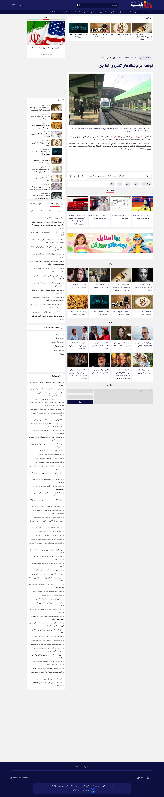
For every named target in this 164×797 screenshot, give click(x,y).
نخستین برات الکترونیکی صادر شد (120, 217)
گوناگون (149, 18)
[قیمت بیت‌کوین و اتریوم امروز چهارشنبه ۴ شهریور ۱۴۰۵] (56, 116)
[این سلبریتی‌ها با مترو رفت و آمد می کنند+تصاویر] (99, 203)
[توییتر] (70, 176)
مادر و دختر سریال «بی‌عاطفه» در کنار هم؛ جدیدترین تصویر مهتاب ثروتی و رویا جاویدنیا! (122, 374)
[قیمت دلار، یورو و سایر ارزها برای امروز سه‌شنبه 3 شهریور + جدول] (56, 187)
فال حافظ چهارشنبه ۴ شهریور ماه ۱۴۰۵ (121, 36)
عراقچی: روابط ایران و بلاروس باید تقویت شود (48, 517)
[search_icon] (79, 5)
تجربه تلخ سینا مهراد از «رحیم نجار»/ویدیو (47, 312)
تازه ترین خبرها (59, 350)
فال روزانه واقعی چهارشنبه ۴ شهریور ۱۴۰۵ (78, 36)
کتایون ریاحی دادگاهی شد (53, 218)
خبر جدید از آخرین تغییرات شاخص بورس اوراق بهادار (41, 196)
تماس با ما (21, 5)
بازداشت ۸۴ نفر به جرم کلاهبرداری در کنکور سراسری (46, 574)
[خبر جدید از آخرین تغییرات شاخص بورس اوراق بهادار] (56, 195)
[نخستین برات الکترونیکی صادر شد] (121, 203)
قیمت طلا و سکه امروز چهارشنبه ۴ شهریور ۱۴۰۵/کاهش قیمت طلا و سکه (142, 37)
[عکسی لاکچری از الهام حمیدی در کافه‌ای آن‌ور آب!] (142, 360)
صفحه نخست (148, 12)
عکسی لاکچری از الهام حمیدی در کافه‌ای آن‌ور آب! (143, 371)
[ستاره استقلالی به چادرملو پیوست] (56, 178)
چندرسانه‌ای (68, 12)
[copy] (147, 176)
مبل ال (61, 354)
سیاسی (130, 12)
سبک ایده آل (59, 338)
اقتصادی (138, 12)
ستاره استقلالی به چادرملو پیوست (42, 179)
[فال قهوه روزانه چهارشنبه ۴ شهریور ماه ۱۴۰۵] (100, 28)
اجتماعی (114, 12)
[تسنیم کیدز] (110, 244)
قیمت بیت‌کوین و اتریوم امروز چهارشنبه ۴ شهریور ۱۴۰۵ (40, 117)
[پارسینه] (140, 5)
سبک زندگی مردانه (57, 342)
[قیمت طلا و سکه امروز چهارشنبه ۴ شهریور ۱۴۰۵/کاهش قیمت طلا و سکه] (142, 28)
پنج (112, 184)
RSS (14, 5)
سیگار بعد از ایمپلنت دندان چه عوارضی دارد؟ (48, 451)
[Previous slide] (30, 33)
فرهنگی (106, 12)
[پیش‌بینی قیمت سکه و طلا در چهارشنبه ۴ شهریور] (77, 302)
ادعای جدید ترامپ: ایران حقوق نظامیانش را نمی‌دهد (46, 599)
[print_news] (82, 176)
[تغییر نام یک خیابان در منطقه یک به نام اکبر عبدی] (99, 360)
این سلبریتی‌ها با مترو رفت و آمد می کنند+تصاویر (97, 217)
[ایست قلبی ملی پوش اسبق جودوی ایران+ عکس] (142, 203)
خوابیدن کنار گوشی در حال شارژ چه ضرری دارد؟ (48, 636)
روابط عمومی (135, 137)
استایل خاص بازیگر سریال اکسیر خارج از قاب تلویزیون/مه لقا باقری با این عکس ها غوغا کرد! (78, 374)
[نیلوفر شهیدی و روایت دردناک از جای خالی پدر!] (77, 275)
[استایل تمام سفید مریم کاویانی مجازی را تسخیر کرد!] (99, 275)
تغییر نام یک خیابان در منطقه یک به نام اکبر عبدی (100, 371)
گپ (151, 778)
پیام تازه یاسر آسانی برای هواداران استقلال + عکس (46, 539)
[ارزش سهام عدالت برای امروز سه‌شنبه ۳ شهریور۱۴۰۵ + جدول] (56, 169)
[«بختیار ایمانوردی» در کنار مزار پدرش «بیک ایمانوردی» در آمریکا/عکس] (77, 333)
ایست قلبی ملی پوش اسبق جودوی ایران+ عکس (141, 217)
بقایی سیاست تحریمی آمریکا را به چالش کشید (48, 535)
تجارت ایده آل (59, 346)
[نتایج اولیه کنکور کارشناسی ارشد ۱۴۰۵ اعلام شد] (56, 134)
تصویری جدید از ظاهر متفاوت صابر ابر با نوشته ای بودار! (143, 287)
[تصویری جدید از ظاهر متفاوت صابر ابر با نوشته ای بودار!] (142, 275)
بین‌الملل (122, 12)
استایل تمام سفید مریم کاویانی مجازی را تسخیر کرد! (100, 286)
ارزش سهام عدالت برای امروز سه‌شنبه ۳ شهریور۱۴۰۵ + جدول (41, 170)
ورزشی (99, 12)
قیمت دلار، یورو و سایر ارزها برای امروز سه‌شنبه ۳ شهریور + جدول (40, 188)
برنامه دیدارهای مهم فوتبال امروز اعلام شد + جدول (47, 668)
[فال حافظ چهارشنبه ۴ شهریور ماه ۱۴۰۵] (121, 28)
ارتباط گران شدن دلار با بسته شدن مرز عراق (49, 570)
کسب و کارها (57, 12)
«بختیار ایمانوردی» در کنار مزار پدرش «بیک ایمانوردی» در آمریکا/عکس (78, 346)
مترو (115, 137)
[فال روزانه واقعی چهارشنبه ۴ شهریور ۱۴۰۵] (78, 28)
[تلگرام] (74, 176)
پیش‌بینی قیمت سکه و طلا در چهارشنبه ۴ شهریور (78, 313)
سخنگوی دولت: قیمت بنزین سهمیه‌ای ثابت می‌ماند (46, 528)
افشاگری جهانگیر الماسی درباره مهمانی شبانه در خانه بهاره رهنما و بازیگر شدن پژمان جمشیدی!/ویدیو (47, 225)
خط (120, 184)
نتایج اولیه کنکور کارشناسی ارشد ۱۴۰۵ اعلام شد (40, 135)
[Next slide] (62, 33)
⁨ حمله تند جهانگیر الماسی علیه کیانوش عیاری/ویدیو (46, 644)
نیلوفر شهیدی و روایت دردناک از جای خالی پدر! (79, 286)
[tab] (51, 54)
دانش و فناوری (89, 12)
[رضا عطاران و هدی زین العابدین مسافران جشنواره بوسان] (99, 333)
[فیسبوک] (78, 176)
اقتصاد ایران (59, 334)
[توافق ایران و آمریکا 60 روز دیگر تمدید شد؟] (46, 33)
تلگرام (142, 778)
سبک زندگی (78, 12)
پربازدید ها (55, 203)
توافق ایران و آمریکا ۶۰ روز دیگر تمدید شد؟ (46, 48)
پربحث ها (33, 203)
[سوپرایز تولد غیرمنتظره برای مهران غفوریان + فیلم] (142, 333)
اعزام (127, 184)
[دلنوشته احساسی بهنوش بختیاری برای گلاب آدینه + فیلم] (121, 333)
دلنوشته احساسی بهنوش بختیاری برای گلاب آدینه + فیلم (122, 346)
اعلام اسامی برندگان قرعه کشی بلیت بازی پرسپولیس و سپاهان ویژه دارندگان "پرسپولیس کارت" (76, 219)
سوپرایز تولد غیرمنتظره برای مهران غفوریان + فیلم (143, 344)
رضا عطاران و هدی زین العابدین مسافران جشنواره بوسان (100, 346)
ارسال (80, 402)
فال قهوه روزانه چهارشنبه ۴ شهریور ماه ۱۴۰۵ (99, 36)
